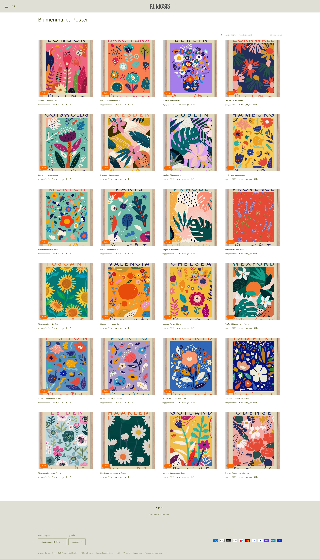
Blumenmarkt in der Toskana (50, 324)
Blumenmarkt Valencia (109, 324)
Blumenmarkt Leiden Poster (50, 473)
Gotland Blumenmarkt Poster (174, 473)
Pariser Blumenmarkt (109, 250)
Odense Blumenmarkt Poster (237, 473)
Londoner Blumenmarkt (48, 101)
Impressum (137, 553)
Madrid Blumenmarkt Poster (174, 399)
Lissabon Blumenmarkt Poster (50, 399)
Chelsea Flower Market (172, 324)
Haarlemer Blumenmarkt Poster (113, 473)
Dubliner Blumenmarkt (171, 175)
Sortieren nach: (228, 34)
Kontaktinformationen (160, 514)
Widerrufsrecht (87, 553)
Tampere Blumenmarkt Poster (237, 399)
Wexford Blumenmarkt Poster (237, 324)
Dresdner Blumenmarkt (110, 175)
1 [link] (151, 493)
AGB (118, 553)
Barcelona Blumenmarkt (110, 101)
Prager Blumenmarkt (171, 250)
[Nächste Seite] (168, 493)
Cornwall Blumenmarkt (234, 101)
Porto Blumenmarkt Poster (111, 399)
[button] (6, 6)
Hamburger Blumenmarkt (235, 175)
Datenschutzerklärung (105, 553)
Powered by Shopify (69, 553)
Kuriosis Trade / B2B (53, 553)
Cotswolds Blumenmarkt (48, 175)
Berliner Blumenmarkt (171, 101)
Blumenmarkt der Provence (236, 250)
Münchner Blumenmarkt (48, 250)
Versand (127, 553)
